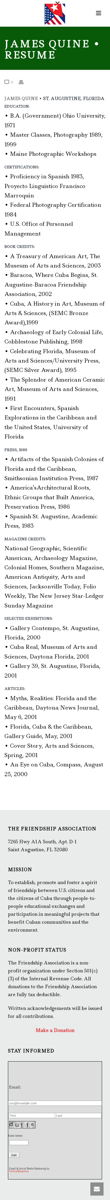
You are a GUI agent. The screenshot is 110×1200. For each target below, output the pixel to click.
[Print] (24, 81)
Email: (15, 1087)
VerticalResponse (19, 1171)
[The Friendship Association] (55, 13)
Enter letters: (15, 1135)
